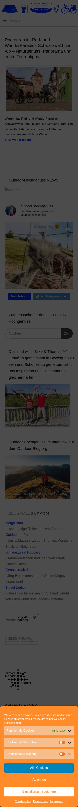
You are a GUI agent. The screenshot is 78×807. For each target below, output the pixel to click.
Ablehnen (39, 779)
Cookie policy (23, 801)
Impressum (56, 801)
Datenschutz (40, 801)
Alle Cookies (39, 767)
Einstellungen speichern (39, 791)
